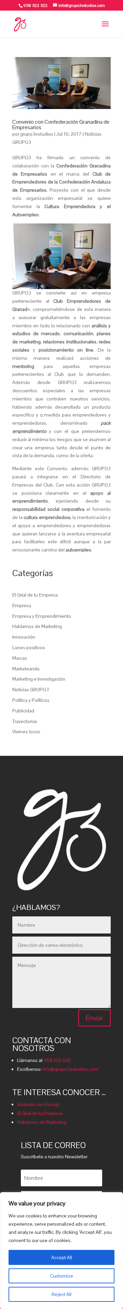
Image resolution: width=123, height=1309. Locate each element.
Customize (61, 1276)
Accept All (61, 1257)
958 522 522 (57, 1060)
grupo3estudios (36, 134)
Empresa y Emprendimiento (41, 616)
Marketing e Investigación (38, 679)
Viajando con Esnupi (38, 1104)
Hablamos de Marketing (37, 626)
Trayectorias (24, 721)
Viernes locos (26, 731)
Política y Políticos (31, 700)
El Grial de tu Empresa (35, 595)
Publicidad (23, 711)
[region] (61, 1250)
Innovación (23, 637)
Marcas (19, 658)
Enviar (94, 1017)
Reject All (61, 1294)
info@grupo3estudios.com (70, 1069)
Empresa (21, 605)
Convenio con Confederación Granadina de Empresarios (60, 124)
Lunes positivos (28, 647)
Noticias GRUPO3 (30, 689)
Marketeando (26, 669)
